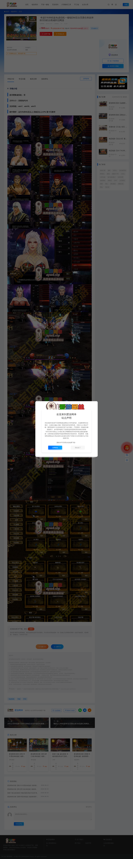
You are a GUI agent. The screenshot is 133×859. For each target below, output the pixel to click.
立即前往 (55, 447)
